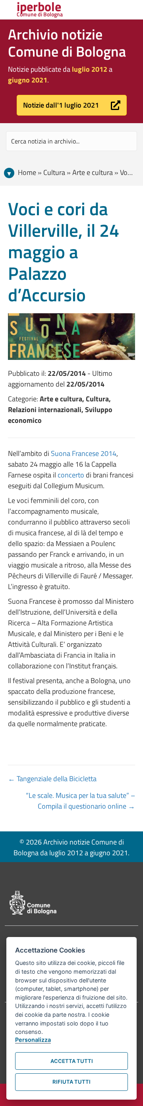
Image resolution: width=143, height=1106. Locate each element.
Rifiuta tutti (71, 1081)
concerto (71, 475)
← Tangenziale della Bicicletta (52, 778)
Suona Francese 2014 (83, 453)
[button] (72, 105)
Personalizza (33, 1039)
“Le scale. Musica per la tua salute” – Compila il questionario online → (80, 800)
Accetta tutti (71, 1061)
